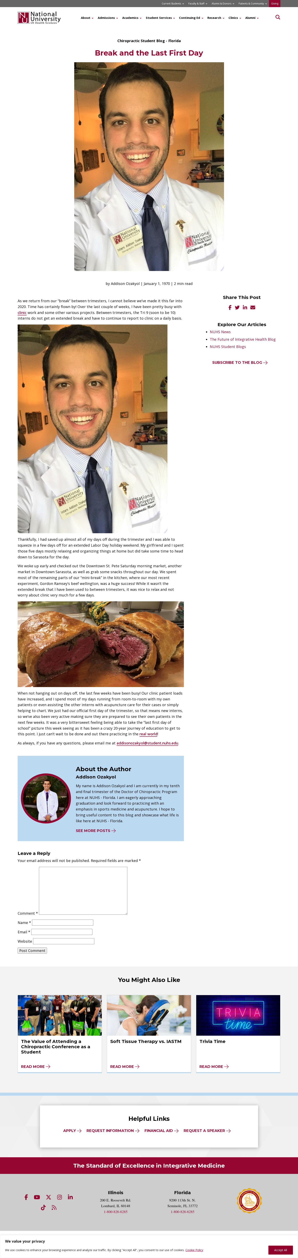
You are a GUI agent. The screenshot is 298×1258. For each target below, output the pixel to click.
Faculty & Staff (196, 3)
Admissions (106, 18)
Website (25, 941)
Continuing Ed (189, 18)
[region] (149, 1246)
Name (24, 922)
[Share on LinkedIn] (245, 308)
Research (214, 18)
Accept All (280, 1250)
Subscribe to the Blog (237, 362)
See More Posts (93, 831)
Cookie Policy (194, 1250)
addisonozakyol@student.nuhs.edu (147, 743)
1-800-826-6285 (116, 1211)
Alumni (250, 18)
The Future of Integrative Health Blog (243, 339)
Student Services (159, 18)
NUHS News (220, 331)
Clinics (233, 18)
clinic (22, 312)
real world (148, 733)
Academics (130, 18)
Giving (274, 3)
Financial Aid (159, 1130)
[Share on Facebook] (230, 308)
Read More (33, 1066)
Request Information (110, 1130)
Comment (28, 913)
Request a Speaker (204, 1130)
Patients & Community (251, 3)
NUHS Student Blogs (228, 346)
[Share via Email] (252, 308)
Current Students (171, 3)
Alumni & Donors (221, 3)
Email (24, 931)
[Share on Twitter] (237, 308)
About (85, 18)
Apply (69, 1130)
